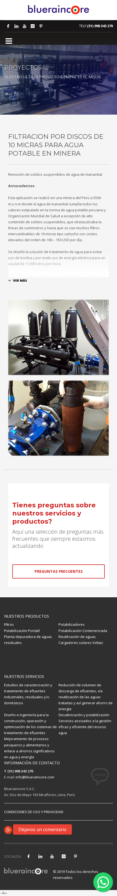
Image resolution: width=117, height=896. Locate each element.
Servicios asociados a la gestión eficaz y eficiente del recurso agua (85, 726)
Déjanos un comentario (42, 829)
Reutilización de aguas (77, 636)
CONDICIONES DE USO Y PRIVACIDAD (33, 811)
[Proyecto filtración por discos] (58, 337)
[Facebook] (8, 26)
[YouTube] (52, 856)
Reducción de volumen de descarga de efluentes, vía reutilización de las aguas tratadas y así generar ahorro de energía (86, 697)
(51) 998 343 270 (100, 25)
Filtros (9, 624)
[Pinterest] (41, 26)
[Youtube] (24, 26)
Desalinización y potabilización (84, 714)
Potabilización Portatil (22, 630)
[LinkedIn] (16, 26)
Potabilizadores (72, 624)
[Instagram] (33, 26)
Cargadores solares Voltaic (81, 642)
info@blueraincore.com (35, 777)
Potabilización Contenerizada (83, 630)
